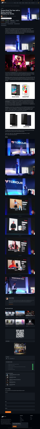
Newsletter (37, 0)
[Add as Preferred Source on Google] (6, 18)
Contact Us (32, 2)
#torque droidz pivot (3, 23)
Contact (31, 418)
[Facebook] (6, 358)
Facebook (2, 20)
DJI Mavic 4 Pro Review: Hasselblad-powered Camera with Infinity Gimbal (16, 366)
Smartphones (21, 419)
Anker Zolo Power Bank (12, 384)
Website (6, 408)
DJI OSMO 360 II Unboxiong (12, 377)
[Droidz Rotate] (20, 254)
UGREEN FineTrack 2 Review (11, 365)
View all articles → (11, 304)
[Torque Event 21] (20, 293)
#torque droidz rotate (10, 23)
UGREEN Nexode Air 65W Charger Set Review (13, 364)
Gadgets (21, 418)
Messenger (12, 20)
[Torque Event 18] (20, 175)
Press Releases (22, 420)
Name (6, 401)
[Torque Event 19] (20, 195)
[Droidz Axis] (20, 274)
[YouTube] (12, 358)
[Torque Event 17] (20, 155)
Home (15, 2)
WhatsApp (7, 20)
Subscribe (14, 426)
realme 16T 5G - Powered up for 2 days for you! (15, 379)
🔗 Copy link (17, 20)
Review (23, 2)
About (29, 2)
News (17, 2)
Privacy (31, 419)
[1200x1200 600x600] (20, 354)
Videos (20, 2)
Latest (35, 0)
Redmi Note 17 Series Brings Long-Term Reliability (16, 0)
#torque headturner (3, 25)
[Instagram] (10, 358)
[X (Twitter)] (8, 358)
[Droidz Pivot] (20, 234)
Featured (26, 2)
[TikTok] (14, 358)
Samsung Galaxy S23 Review (11, 369)
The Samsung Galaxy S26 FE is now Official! (14, 374)
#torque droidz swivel (17, 23)
